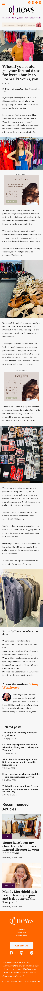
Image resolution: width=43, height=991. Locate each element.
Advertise (21, 932)
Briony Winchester (14, 89)
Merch (40, 2)
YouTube (36, 2)
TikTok (31, 953)
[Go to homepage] (21, 924)
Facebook (29, 2)
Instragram (33, 2)
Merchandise (21, 935)
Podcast (21, 929)
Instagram (21, 953)
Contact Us (21, 945)
